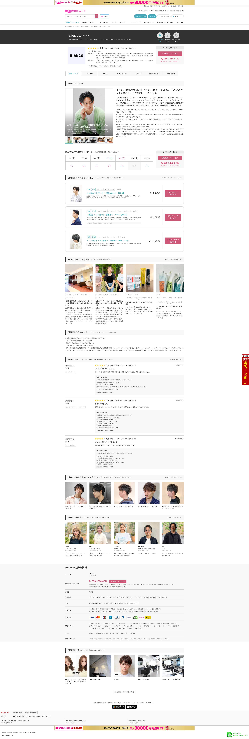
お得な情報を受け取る (162, 10)
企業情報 (3, 732)
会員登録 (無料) (141, 16)
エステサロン (104, 22)
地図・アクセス (154, 73)
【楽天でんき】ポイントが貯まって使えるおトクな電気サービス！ (32, 716)
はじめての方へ (143, 10)
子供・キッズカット (95, 626)
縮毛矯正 (146, 626)
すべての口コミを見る (175, 359)
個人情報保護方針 (12, 732)
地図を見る (134, 603)
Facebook (148, 702)
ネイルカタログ (149, 22)
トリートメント (157, 626)
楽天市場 (180, 6)
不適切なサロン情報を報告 (124, 692)
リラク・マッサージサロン (120, 22)
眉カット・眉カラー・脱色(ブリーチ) (120, 628)
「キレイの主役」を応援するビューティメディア (15, 720)
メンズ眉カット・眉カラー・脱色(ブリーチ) (155, 623)
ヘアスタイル (122, 73)
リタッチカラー (129, 626)
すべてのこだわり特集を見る (173, 259)
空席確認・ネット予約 (170, 53)
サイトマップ (117, 702)
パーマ (139, 626)
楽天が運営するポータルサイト (138, 720)
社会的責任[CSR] (24, 732)
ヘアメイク (102, 628)
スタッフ (138, 73)
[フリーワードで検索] (97, 16)
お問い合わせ (126, 702)
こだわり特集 (170, 73)
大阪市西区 (99, 633)
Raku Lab (179, 22)
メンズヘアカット (94, 623)
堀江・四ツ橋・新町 (86, 26)
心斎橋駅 (132, 633)
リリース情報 (140, 702)
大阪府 (77, 26)
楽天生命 (173, 6)
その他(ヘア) (139, 628)
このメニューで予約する (173, 193)
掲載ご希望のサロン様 (177, 10)
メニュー (89, 73)
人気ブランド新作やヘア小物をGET (76, 720)
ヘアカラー (117, 626)
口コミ (105, 73)
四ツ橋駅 (95, 26)
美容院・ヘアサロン (72, 22)
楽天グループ (165, 6)
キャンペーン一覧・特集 (165, 22)
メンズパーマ (121, 623)
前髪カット (107, 626)
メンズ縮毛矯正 (133, 623)
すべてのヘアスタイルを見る (173, 477)
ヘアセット (92, 628)
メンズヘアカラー (108, 623)
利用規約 (110, 702)
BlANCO (102, 26)
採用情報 (32, 732)
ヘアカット (174, 623)
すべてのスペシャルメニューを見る (171, 178)
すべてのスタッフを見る (174, 517)
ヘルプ (151, 10)
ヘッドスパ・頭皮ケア (172, 626)
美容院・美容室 (69, 26)
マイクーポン (165, 16)
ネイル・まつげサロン (89, 22)
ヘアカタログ (136, 22)
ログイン (152, 16)
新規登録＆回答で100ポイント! (152, 6)
